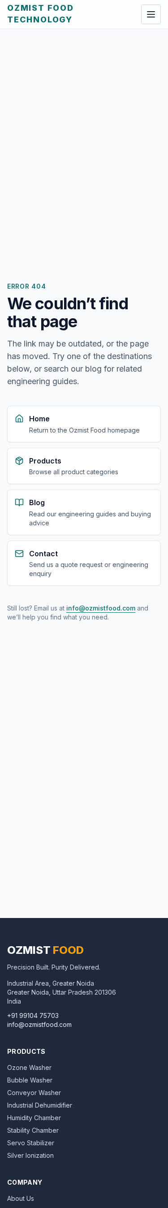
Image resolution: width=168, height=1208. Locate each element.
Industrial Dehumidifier (39, 1105)
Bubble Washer (29, 1080)
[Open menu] (151, 14)
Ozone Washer (29, 1067)
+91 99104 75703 (33, 1015)
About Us (20, 1198)
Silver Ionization (30, 1155)
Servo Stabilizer (30, 1143)
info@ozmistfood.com (100, 608)
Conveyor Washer (34, 1092)
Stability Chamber (33, 1130)
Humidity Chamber (34, 1117)
